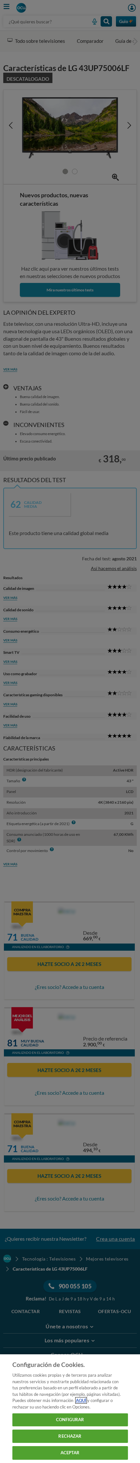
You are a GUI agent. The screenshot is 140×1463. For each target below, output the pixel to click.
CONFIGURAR (70, 1419)
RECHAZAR (69, 1436)
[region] (70, 1408)
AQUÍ (81, 1400)
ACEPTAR (70, 1452)
